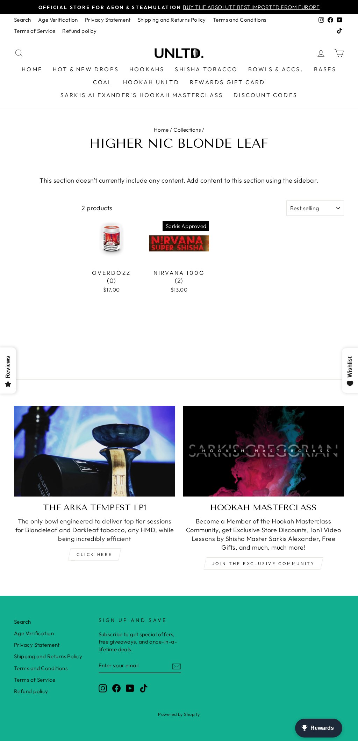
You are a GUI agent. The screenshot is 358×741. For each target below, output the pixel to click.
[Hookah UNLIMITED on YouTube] (130, 688)
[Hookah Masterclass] (263, 451)
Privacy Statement (108, 19)
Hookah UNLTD (151, 82)
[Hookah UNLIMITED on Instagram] (103, 688)
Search (22, 19)
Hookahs (146, 69)
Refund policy (79, 31)
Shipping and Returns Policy (172, 19)
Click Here (95, 554)
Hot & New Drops (86, 69)
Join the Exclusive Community (263, 563)
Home (32, 69)
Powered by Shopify (179, 714)
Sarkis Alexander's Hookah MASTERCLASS (141, 94)
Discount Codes (266, 94)
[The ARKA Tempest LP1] (94, 451)
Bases (325, 69)
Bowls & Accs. (275, 69)
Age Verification (58, 19)
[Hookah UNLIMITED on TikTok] (143, 688)
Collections (187, 129)
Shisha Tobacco (206, 69)
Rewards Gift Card (227, 82)
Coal (103, 82)
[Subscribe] (176, 665)
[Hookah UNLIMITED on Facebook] (116, 688)
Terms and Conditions (239, 19)
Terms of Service (34, 31)
